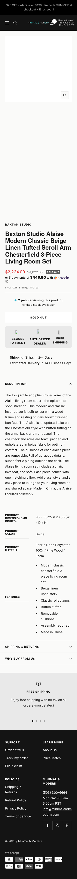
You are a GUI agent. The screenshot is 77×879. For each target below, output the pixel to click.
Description (16, 383)
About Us (50, 750)
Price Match (52, 758)
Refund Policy (15, 800)
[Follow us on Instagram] (57, 825)
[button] (38, 279)
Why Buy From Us (20, 658)
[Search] (15, 23)
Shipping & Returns (22, 646)
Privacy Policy (15, 808)
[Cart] (51, 23)
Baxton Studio (18, 224)
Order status (14, 750)
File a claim (13, 766)
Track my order (16, 758)
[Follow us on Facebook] (47, 825)
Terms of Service (18, 816)
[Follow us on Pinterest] (67, 825)
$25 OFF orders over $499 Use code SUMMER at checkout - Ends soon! (39, 7)
